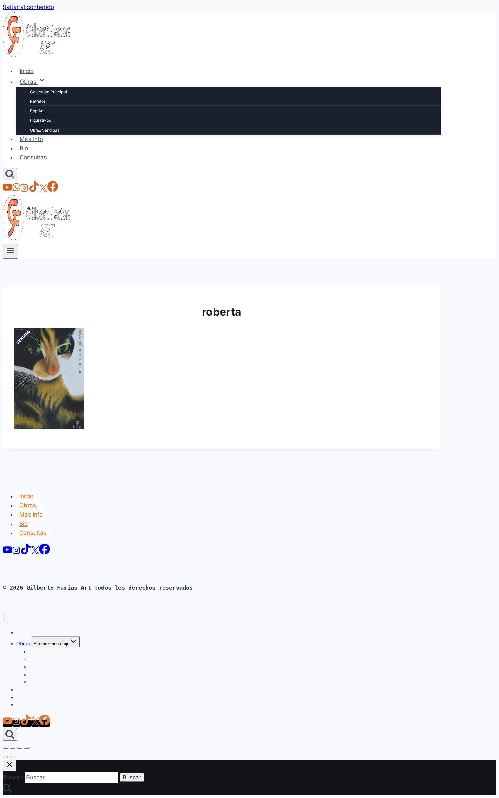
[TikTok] (34, 190)
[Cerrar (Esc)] (27, 748)
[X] (43, 190)
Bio (24, 148)
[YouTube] (7, 190)
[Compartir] (19, 748)
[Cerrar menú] (4, 617)
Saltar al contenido (28, 7)
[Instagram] (24, 190)
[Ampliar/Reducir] (5, 748)
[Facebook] (52, 190)
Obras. (28, 505)
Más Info (31, 139)
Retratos (38, 101)
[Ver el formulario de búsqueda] (10, 174)
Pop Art (37, 110)
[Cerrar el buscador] (9, 765)
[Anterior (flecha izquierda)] (5, 757)
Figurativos (40, 120)
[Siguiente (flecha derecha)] (12, 757)
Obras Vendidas (44, 130)
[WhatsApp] (16, 190)
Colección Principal (48, 91)
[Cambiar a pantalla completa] (12, 748)
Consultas (33, 157)
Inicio (27, 70)
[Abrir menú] (10, 251)
